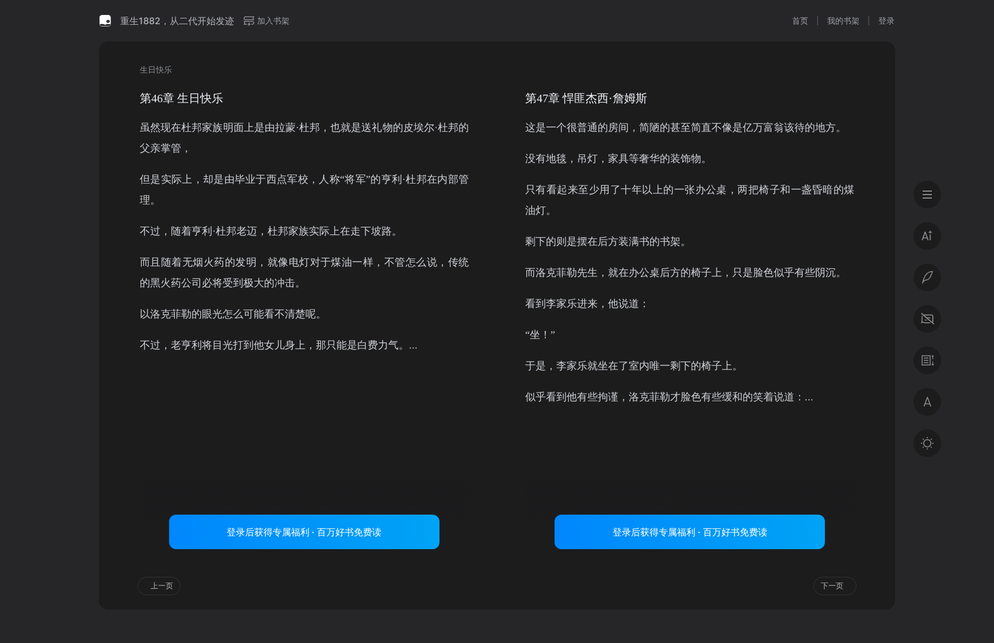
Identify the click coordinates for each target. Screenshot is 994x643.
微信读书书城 (105, 20)
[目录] (927, 194)
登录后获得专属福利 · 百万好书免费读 (304, 532)
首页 (800, 20)
